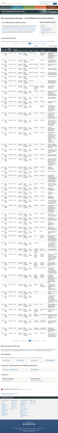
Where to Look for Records (23, 411)
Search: (35, 46)
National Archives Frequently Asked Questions (23, 404)
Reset (55, 46)
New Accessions (32, 403)
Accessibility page (28, 389)
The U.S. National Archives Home (12, 2)
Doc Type (25, 50)
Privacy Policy (24, 428)
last (44, 43)
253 (23, 43)
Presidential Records (5, 409)
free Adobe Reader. (13, 388)
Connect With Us (29, 422)
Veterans (12, 409)
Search (55, 3)
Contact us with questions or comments (7, 394)
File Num (31, 50)
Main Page (43, 25)
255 (27, 43)
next (42, 43)
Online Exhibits (4, 415)
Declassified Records (24, 408)
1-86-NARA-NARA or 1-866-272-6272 (29, 431)
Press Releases (35, 369)
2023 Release (20, 360)
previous (16, 43)
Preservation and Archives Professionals (14, 405)
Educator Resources (29, 7)
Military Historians (14, 403)
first (13, 43)
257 (32, 43)
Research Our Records (6, 7)
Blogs (32, 424)
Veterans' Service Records (17, 7)
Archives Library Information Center (5, 413)
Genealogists (13, 401)
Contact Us (55, 1)
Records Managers (14, 407)
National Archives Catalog (5, 407)
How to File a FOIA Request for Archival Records (23, 415)
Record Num (6, 50)
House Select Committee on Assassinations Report (46, 30)
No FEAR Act (39, 428)
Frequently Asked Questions (11, 369)
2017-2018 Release (50, 360)
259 (36, 43)
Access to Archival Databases (5, 411)
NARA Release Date (10, 49)
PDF (19, 53)
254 (25, 43)
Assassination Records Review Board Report (48, 33)
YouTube (30, 424)
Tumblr (29, 424)
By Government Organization (4, 405)
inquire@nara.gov (8, 380)
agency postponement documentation (25, 357)
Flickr (34, 424)
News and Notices (33, 401)
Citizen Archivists (41, 1)
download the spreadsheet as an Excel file (41, 41)
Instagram (27, 424)
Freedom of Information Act (32, 428)
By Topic (3, 401)
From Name (42, 50)
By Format (3, 403)
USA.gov (43, 428)
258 (34, 43)
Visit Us (40, 7)
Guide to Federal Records (23, 407)
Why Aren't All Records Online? (24, 413)
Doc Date (20, 50)
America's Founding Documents (52, 7)
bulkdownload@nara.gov (30, 350)
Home (3, 13)
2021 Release (34, 360)
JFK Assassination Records (17, 13)
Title (49, 50)
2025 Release (6, 360)
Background (43, 26)
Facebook (23, 424)
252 (21, 43)
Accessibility (19, 428)
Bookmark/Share (48, 1)
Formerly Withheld (15, 50)
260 (38, 43)
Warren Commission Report (46, 28)
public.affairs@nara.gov (37, 380)
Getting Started (23, 401)
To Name (36, 50)
